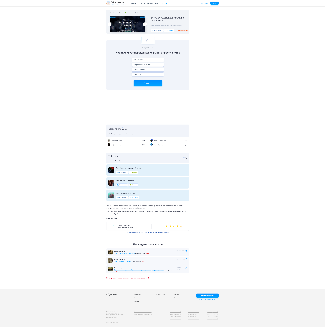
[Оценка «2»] (170, 226)
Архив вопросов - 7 (193, 316)
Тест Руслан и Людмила (125, 181)
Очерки (136, 301)
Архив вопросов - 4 (175, 319)
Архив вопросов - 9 (212, 312)
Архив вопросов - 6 (193, 314)
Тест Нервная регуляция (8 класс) (129, 168)
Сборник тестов (160, 294)
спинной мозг (140, 69)
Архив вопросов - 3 (175, 316)
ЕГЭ (156, 3)
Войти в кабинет (207, 295)
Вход (214, 3)
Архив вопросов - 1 (175, 312)
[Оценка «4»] (178, 226)
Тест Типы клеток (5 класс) (126, 193)
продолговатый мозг (143, 65)
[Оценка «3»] (174, 226)
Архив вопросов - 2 (175, 314)
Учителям (176, 298)
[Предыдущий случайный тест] (109, 24)
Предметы (132, 3)
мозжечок (139, 60)
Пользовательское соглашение (142, 312)
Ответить (147, 83)
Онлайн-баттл (160, 298)
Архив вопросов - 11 (212, 316)
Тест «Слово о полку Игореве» (124, 253)
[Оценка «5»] (181, 226)
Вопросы (150, 3)
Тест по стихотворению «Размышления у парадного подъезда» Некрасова (139, 270)
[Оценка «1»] (167, 226)
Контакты (176, 294)
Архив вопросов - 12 (212, 319)
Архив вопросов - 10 (212, 314)
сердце (138, 74)
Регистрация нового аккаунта (207, 299)
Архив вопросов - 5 (193, 312)
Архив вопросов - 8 (193, 319)
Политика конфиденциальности (143, 314)
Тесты (142, 3)
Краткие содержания (140, 298)
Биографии (137, 294)
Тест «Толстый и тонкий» (122, 261)
